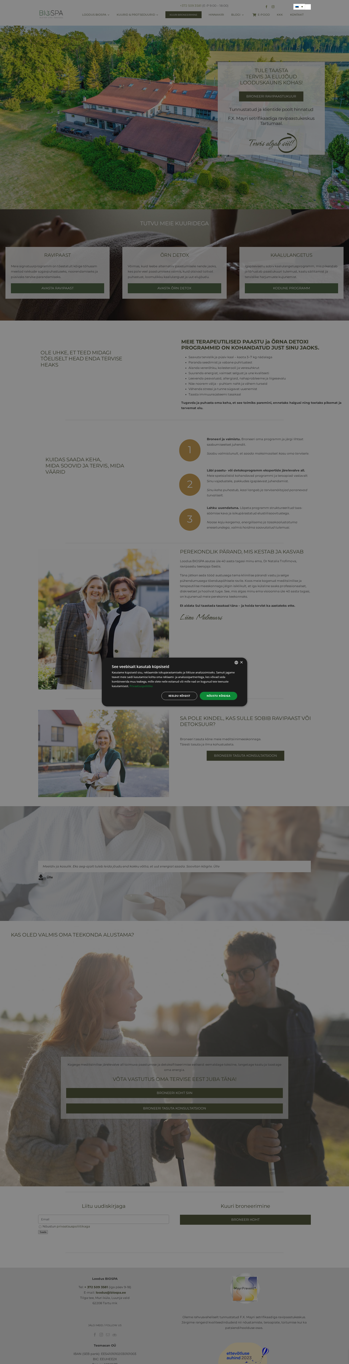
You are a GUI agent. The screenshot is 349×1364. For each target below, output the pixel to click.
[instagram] (273, 6)
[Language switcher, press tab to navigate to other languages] (299, 7)
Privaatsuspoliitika (141, 686)
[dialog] (174, 682)
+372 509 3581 (190, 5)
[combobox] (236, 662)
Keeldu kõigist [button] (179, 695)
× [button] (241, 662)
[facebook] (266, 6)
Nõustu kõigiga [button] (218, 695)
